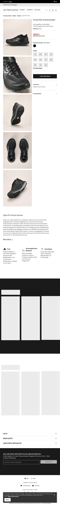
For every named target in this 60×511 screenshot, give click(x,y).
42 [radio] (40, 65)
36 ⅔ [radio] (40, 54)
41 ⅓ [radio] (35, 65)
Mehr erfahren (7, 239)
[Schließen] (54, 495)
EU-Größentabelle (37, 68)
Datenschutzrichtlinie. (13, 496)
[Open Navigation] (56, 10)
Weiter (7, 499)
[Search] (47, 10)
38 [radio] (51, 54)
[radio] (34, 46)
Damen (14, 15)
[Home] (11, 10)
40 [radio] (46, 60)
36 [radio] (35, 54)
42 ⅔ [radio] (46, 65)
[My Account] (50, 10)
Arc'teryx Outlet (7, 15)
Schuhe (19, 15)
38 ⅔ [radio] (35, 60)
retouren (14, 5)
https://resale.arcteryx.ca (31, 503)
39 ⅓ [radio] (40, 60)
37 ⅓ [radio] (46, 54)
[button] (54, 2)
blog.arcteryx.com (13, 503)
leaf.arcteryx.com (21, 503)
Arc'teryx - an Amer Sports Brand (44, 503)
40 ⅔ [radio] (51, 60)
